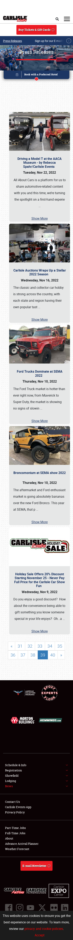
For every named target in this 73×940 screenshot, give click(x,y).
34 (49, 646)
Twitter (42, 907)
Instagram (19, 907)
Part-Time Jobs (15, 828)
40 (52, 655)
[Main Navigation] (67, 19)
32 (30, 646)
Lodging (10, 781)
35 (59, 646)
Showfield (11, 775)
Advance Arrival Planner (22, 844)
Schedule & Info (15, 765)
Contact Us (12, 802)
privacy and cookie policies (44, 928)
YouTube (30, 907)
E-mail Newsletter (34, 866)
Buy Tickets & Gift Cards (34, 30)
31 (20, 646)
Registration (13, 770)
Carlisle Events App (18, 807)
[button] (36, 75)
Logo (15, 19)
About (9, 838)
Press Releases (12, 41)
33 (40, 646)
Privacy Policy (15, 812)
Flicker (53, 907)
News (9, 786)
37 (22, 655)
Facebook (8, 907)
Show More (39, 218)
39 (42, 655)
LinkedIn (64, 907)
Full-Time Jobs (15, 833)
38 (32, 655)
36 (13, 655)
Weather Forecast (17, 849)
